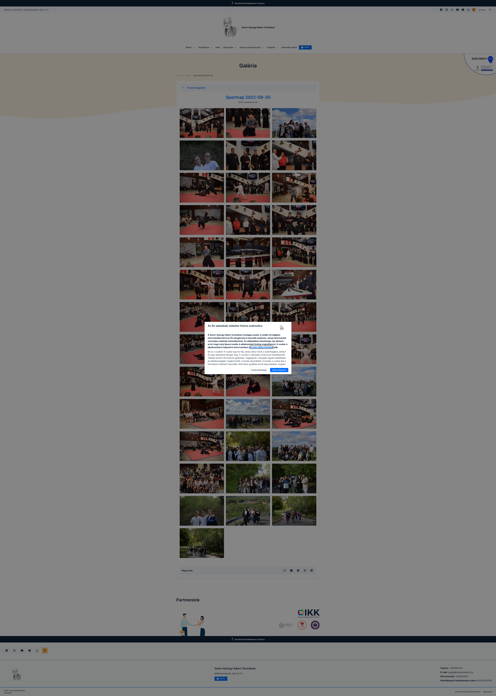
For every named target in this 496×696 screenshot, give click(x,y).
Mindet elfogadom (279, 370)
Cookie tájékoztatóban (261, 347)
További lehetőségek (259, 370)
